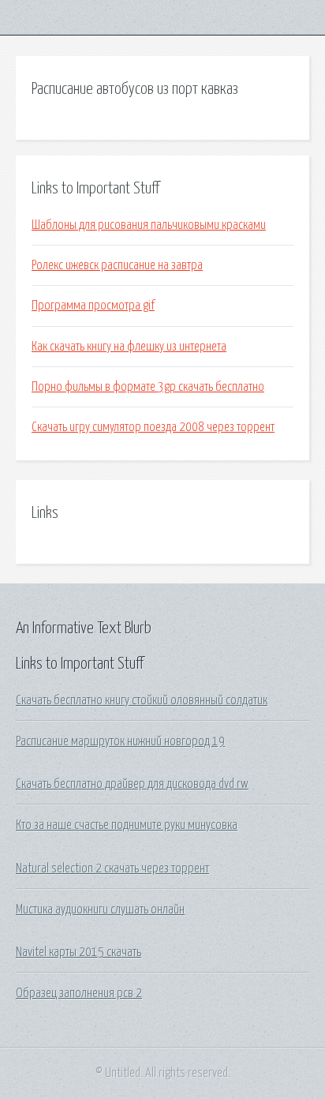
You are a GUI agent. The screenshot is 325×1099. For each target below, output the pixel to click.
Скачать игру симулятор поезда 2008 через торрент (153, 427)
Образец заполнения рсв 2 (79, 993)
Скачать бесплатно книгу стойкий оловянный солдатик (141, 700)
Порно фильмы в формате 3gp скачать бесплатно (148, 387)
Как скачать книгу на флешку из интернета (129, 346)
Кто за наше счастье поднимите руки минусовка (126, 825)
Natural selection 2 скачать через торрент (112, 868)
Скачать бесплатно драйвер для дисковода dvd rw (132, 784)
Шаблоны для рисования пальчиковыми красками (149, 225)
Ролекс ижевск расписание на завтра (117, 265)
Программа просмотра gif (93, 305)
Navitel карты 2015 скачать (78, 952)
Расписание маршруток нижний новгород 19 (120, 741)
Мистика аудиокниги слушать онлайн (100, 909)
